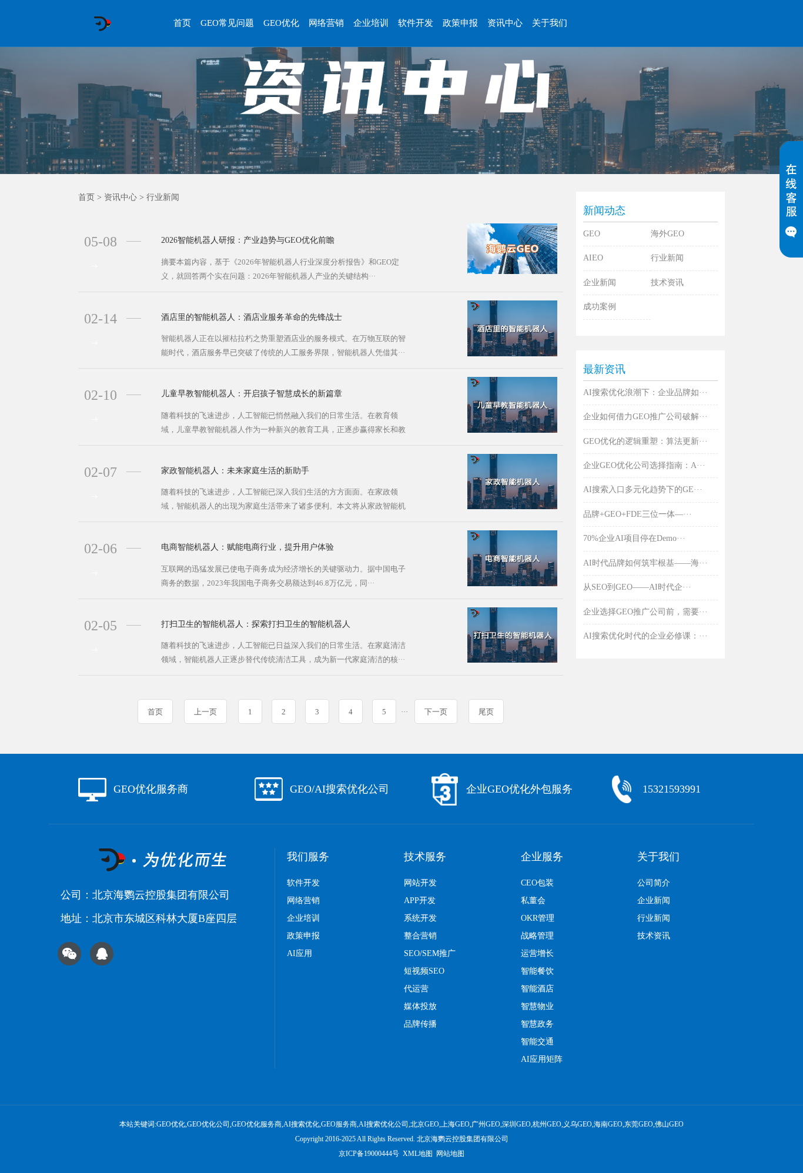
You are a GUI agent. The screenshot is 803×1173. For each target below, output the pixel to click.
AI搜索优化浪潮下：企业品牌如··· (645, 392)
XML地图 (418, 1153)
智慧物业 (537, 1006)
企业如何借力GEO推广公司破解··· (645, 416)
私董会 (533, 900)
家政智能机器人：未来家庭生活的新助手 (235, 470)
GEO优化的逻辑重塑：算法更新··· (645, 441)
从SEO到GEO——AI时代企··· (637, 587)
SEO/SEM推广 (430, 953)
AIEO (593, 257)
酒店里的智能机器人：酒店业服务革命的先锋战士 (251, 317)
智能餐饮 (537, 971)
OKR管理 (537, 918)
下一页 (435, 711)
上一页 (205, 711)
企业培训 (371, 23)
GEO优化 (281, 23)
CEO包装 (537, 882)
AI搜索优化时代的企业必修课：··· (645, 635)
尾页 (486, 711)
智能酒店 (537, 988)
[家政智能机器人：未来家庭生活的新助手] (512, 480)
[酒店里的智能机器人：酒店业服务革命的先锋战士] (512, 327)
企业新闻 (599, 282)
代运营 (416, 988)
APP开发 (420, 900)
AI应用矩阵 (542, 1059)
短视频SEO (424, 971)
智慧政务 (537, 1024)
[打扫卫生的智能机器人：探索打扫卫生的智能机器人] (512, 634)
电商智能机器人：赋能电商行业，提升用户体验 (247, 547)
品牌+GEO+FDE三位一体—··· (637, 514)
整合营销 (420, 935)
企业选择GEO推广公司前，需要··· (645, 611)
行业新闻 (162, 197)
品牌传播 (420, 1024)
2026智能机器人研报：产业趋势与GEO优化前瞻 (247, 240)
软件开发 (415, 23)
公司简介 (653, 882)
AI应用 (299, 953)
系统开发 (420, 918)
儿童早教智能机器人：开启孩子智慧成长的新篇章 (251, 393)
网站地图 (450, 1153)
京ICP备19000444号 (369, 1153)
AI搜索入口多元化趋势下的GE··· (642, 489)
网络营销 (326, 23)
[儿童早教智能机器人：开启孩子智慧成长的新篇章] (512, 404)
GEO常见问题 (227, 23)
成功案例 (599, 306)
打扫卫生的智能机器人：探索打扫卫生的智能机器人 (255, 624)
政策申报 (460, 23)
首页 (182, 23)
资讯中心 (505, 23)
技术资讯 (667, 282)
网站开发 (420, 882)
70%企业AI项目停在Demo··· (634, 538)
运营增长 (537, 953)
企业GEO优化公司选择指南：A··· (644, 465)
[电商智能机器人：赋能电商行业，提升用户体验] (512, 557)
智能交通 (537, 1041)
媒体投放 (420, 1006)
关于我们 (549, 23)
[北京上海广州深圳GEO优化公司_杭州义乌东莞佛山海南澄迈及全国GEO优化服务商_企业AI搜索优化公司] (102, 23)
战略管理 (537, 935)
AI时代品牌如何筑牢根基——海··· (645, 563)
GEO (591, 233)
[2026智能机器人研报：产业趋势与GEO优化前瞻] (512, 248)
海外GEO (667, 233)
